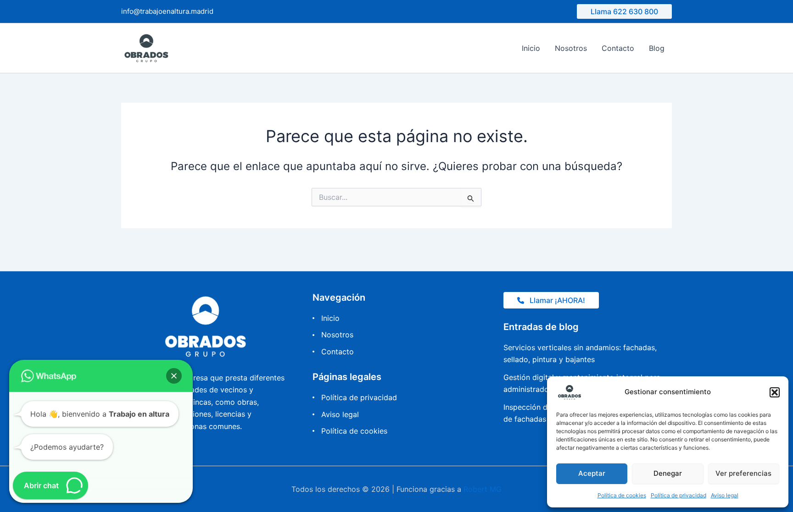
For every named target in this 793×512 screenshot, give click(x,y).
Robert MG (483, 489)
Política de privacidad (678, 495)
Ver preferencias (743, 473)
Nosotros (571, 48)
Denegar (667, 473)
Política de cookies (622, 495)
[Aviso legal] (336, 414)
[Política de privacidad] (355, 397)
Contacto (618, 48)
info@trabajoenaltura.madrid (167, 11)
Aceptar (591, 473)
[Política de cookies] (350, 431)
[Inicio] (326, 318)
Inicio (531, 48)
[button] (774, 392)
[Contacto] (333, 352)
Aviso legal (724, 495)
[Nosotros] (333, 335)
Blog (657, 48)
